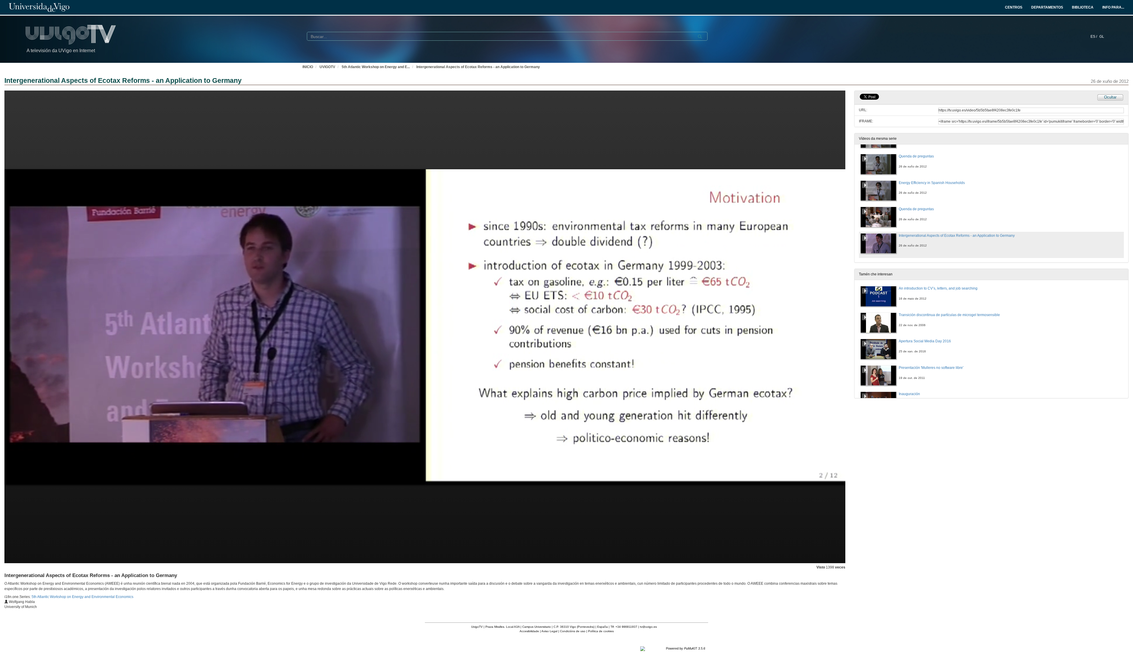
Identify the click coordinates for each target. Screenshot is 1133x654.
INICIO (307, 67)
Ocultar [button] (1110, 97)
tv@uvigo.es (648, 626)
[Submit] (700, 36)
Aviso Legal (549, 631)
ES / (1094, 36)
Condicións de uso (572, 631)
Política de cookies (601, 631)
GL (1101, 36)
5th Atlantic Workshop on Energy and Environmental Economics (82, 597)
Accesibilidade (529, 631)
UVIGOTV (327, 67)
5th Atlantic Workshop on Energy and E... (376, 67)
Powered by (685, 648)
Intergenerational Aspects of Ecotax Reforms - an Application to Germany (478, 67)
